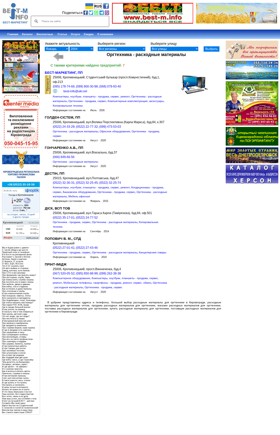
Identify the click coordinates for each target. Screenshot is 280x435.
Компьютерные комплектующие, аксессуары (136, 101)
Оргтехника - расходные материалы (75, 131)
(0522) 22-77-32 (87, 126)
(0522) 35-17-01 (63, 217)
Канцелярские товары (152, 252)
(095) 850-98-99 (87, 273)
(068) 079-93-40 (110, 86)
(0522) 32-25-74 (110, 182)
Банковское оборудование (79, 191)
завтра (22, 214)
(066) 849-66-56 (63, 157)
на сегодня (12, 214)
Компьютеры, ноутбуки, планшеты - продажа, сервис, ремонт (91, 96)
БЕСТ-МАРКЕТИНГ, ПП (64, 73)
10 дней (31, 214)
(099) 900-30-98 (87, 86)
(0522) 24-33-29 (63, 126)
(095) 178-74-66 (63, 86)
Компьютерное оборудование (71, 278)
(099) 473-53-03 (110, 126)
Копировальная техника (68, 105)
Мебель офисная (79, 196)
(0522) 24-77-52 (87, 217)
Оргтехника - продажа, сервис (87, 101)
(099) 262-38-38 (110, 273)
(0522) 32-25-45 (87, 182)
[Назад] (58, 57)
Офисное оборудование (115, 131)
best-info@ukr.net (75, 91)
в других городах (21, 217)
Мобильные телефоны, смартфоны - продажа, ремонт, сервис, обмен (107, 282)
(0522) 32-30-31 (63, 182)
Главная (12, 34)
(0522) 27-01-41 (63, 247)
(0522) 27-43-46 (87, 247)
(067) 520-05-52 (63, 273)
